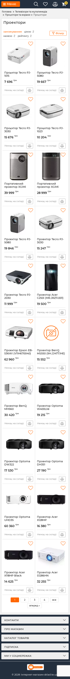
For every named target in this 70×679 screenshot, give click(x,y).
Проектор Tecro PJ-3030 (50, 242)
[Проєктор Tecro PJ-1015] (18, 55)
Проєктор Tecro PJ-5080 (50, 76)
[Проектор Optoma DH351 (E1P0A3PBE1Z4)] (51, 444)
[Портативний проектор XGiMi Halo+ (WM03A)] (18, 166)
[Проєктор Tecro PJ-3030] (18, 111)
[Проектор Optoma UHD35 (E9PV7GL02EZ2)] (18, 500)
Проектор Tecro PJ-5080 (17, 242)
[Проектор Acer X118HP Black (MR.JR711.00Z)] (18, 555)
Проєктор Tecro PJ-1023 (50, 131)
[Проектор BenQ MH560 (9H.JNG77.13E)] (18, 388)
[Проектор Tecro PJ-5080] (18, 222)
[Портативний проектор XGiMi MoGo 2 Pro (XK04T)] (51, 166)
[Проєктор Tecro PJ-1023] (51, 111)
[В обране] (30, 43)
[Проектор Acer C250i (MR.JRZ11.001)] (51, 277)
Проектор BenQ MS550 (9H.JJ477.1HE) (51, 353)
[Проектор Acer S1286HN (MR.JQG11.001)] (51, 555)
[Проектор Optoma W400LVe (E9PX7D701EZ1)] (51, 388)
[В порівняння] (30, 90)
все (54, 599)
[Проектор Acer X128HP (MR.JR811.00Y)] (51, 500)
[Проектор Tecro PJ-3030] (51, 222)
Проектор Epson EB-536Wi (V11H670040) (18, 353)
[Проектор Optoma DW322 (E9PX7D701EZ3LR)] (18, 444)
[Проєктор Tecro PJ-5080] (51, 55)
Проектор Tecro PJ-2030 (17, 298)
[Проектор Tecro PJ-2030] (18, 277)
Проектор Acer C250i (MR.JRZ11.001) (50, 298)
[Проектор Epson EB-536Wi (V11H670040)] (18, 333)
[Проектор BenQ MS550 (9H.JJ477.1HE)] (51, 333)
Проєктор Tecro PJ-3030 (17, 131)
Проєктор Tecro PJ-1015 (17, 76)
